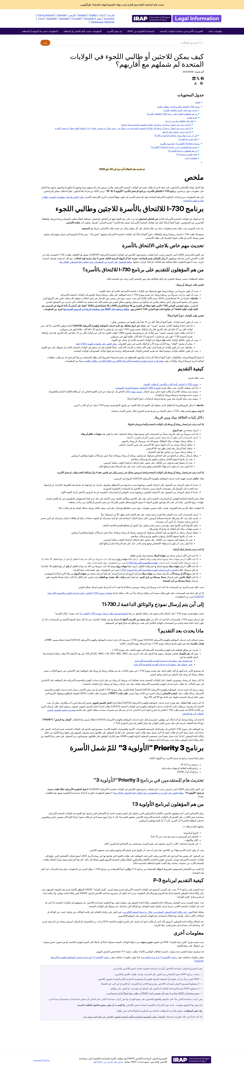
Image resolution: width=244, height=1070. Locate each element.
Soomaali (64, 18)
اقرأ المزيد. (85, 4)
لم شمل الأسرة (114, 31)
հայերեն (109, 18)
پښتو (99, 18)
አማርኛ (102, 15)
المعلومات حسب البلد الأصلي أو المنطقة (83, 31)
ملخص (197, 102)
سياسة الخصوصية (41, 1060)
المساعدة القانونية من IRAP (140, 31)
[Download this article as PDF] (195, 83)
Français (61, 15)
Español (82, 15)
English (93, 15)
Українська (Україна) (102, 21)
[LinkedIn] (193, 78)
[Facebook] (202, 78)
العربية (111, 15)
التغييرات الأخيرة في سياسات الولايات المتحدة (181, 31)
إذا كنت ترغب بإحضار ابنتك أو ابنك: (176, 132)
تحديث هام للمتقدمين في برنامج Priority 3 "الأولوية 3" (174, 147)
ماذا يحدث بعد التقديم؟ (187, 139)
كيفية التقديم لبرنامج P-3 (187, 154)
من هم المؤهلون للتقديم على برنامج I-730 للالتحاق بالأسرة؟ (172, 114)
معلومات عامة (215, 31)
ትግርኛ (41, 18)
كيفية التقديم (192, 117)
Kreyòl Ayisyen (46, 15)
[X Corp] (198, 78)
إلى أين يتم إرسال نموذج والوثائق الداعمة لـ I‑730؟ (175, 135)
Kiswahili (51, 18)
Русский (76, 18)
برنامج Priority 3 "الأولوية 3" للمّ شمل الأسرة (180, 143)
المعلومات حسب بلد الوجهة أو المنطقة (40, 31)
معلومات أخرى (191, 158)
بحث (45, 42)
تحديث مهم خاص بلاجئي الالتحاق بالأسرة (180, 110)
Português (89, 18)
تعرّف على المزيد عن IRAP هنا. (108, 1061)
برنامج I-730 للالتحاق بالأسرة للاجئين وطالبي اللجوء (178, 106)
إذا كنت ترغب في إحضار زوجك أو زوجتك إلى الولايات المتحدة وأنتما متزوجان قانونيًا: (156, 125)
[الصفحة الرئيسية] (176, 18)
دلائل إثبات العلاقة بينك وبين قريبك (179, 121)
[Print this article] (201, 83)
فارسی (71, 15)
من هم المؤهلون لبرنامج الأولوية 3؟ (182, 151)
